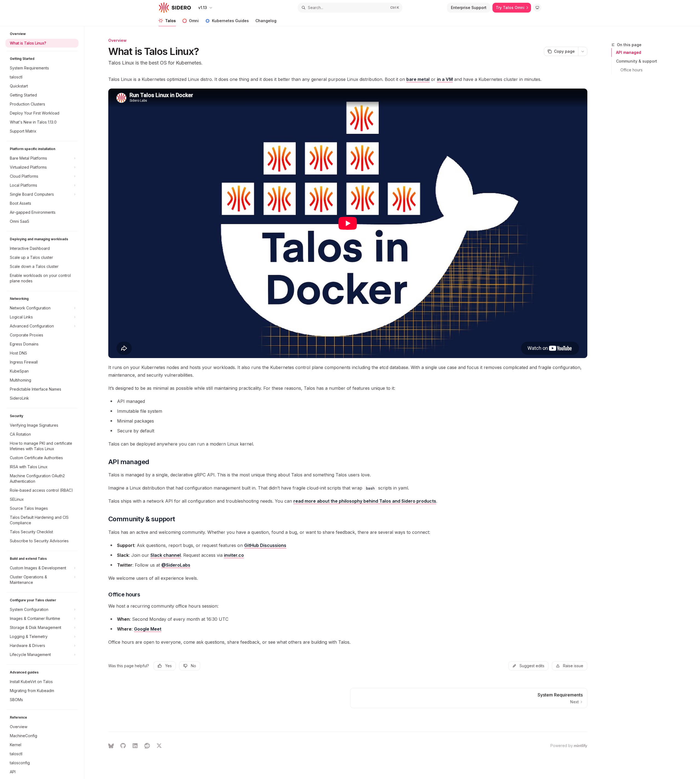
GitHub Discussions (265, 545)
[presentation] (44, 402)
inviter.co (234, 555)
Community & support (636, 61)
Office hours (631, 70)
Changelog (265, 20)
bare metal (418, 79)
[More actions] (582, 51)
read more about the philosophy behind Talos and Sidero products (364, 501)
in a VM (445, 79)
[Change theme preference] (537, 8)
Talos (170, 20)
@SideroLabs (175, 565)
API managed (628, 52)
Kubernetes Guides (230, 20)
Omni (194, 20)
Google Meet (147, 629)
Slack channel (165, 555)
